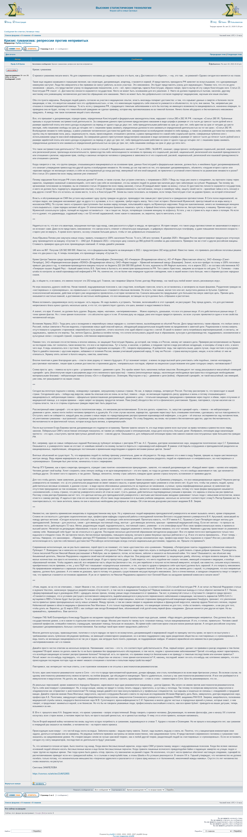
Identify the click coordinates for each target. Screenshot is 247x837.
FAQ (214, 22)
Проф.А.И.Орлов (23, 43)
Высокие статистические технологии (123, 7)
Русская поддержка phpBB (123, 836)
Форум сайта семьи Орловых (123, 11)
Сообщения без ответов (14, 32)
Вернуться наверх (13, 784)
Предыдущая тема (218, 54)
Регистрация (20, 22)
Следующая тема (234, 54)
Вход (9, 22)
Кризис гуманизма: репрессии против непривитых (46, 40)
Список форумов (12, 35)
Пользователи (236, 22)
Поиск (223, 22)
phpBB (112, 834)
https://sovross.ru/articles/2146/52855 (51, 773)
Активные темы (32, 32)
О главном (25, 35)
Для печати (10, 54)
